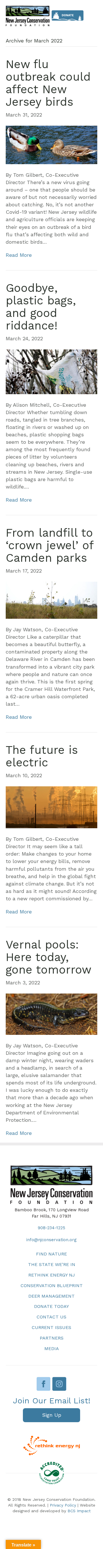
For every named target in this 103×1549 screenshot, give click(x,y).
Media (51, 1348)
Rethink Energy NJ (51, 1275)
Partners (52, 1338)
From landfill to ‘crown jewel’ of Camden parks (49, 545)
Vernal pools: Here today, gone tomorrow (48, 957)
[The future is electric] (51, 807)
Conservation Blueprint (52, 1285)
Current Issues (51, 1327)
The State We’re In (51, 1264)
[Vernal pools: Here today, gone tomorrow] (51, 1014)
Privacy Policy (63, 1505)
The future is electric (42, 756)
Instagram (59, 1384)
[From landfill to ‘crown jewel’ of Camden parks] (51, 600)
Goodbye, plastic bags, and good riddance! (41, 306)
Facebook (44, 1384)
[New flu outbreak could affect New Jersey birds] (51, 144)
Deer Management (51, 1296)
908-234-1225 (51, 1227)
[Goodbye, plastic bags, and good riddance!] (51, 371)
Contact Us (51, 1317)
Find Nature (51, 1254)
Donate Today (51, 1306)
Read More (19, 255)
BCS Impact (79, 1511)
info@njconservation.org (51, 1239)
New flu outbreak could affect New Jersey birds (48, 83)
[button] (51, 1415)
